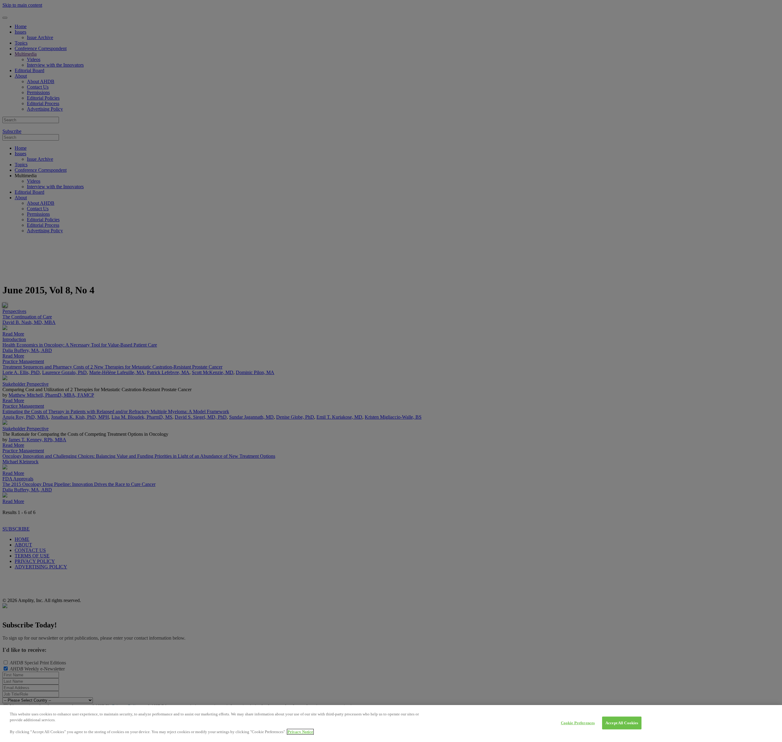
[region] (391, 723)
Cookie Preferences (578, 723)
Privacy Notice (300, 731)
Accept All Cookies (621, 723)
